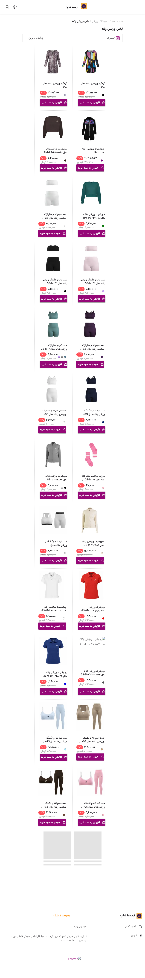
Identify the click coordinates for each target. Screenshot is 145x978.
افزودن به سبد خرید (89, 102)
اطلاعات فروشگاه (61, 916)
